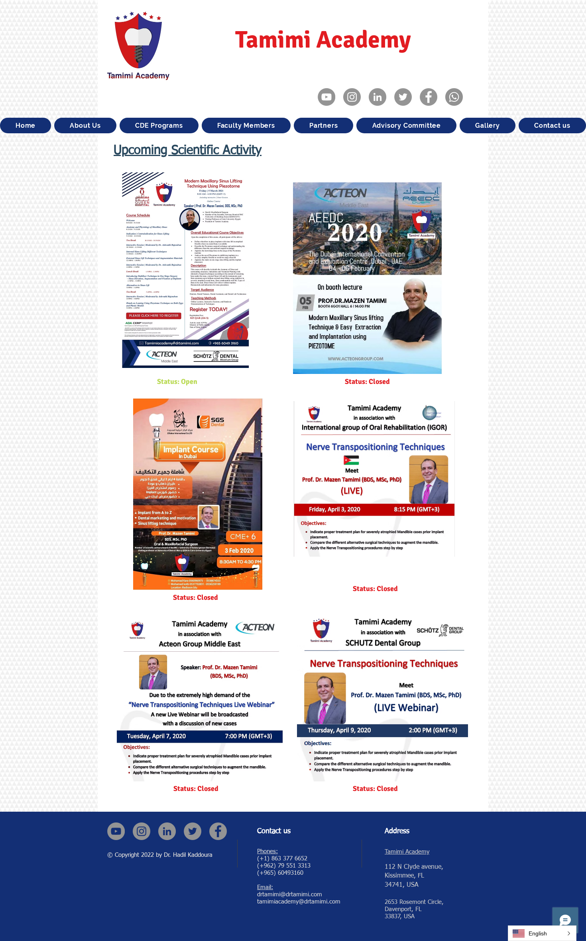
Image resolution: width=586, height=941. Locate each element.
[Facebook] (428, 97)
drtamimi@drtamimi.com (289, 895)
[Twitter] (403, 97)
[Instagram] (352, 97)
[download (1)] (454, 97)
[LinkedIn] (377, 97)
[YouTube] (326, 97)
